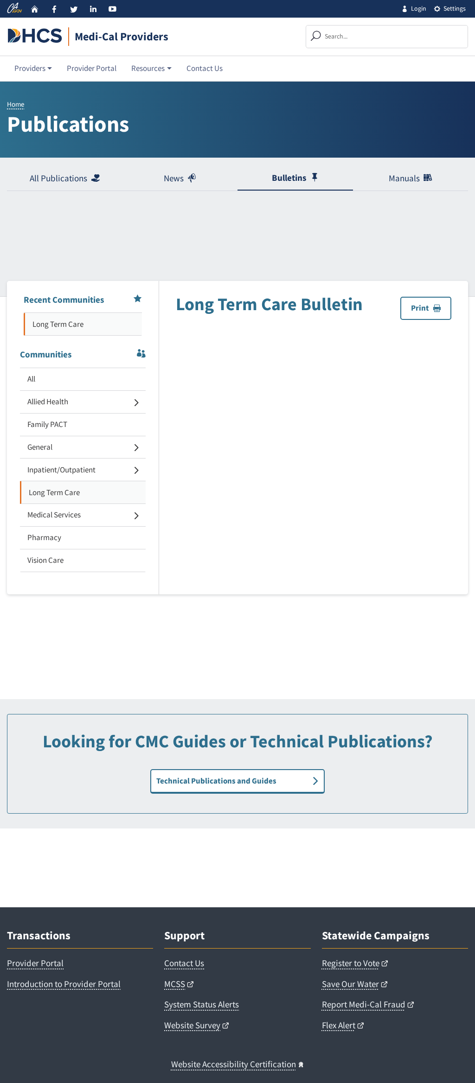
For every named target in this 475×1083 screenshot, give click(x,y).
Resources (148, 68)
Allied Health (47, 401)
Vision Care (45, 560)
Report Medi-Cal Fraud (363, 1004)
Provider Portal (91, 68)
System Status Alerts (201, 1004)
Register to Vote (350, 962)
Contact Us (204, 68)
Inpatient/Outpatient (61, 470)
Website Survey (192, 1025)
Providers (29, 68)
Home (15, 104)
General (39, 447)
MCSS (174, 983)
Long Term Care (57, 324)
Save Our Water (350, 983)
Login (418, 8)
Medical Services (54, 515)
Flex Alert (338, 1025)
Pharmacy (44, 537)
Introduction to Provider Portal (64, 983)
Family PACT (47, 424)
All (31, 379)
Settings (454, 8)
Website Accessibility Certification (233, 1064)
